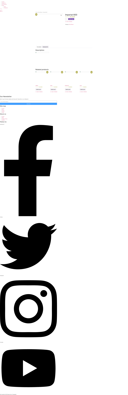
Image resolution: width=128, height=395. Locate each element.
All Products (4, 4)
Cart (5, 6)
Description (39, 46)
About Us (4, 3)
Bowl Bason (40, 12)
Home (3, 1)
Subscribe (28, 103)
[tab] (39, 47)
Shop (3, 5)
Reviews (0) (45, 46)
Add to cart (71, 19)
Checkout (6, 7)
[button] (68, 21)
